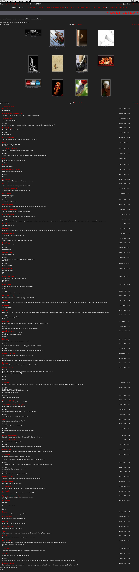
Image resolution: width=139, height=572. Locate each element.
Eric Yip (5, 109)
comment (7, 106)
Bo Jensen (6, 500)
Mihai (4, 142)
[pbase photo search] (28, 2)
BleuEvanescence (8, 214)
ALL (81, 24)
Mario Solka (6, 193)
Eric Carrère (6, 536)
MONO (62, 7)
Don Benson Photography (11, 169)
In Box (125, 7)
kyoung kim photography (11, 496)
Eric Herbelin (7, 224)
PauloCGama (7, 268)
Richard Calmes (8, 563)
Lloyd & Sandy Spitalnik (10, 296)
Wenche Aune (7, 252)
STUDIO (27, 7)
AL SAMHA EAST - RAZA (11, 149)
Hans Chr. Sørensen (9, 209)
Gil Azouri (5, 165)
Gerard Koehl (7, 449)
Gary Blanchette (8, 233)
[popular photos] (80, 2)
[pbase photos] (4, 2)
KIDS (83, 7)
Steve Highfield (7, 526)
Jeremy (5, 300)
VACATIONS (97, 7)
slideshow (135, 4)
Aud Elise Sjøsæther (9, 189)
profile (8, 4)
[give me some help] (131, 2)
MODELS (34, 7)
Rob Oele (5, 321)
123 (3, 419)
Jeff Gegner (6, 454)
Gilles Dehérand (8, 276)
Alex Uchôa (6, 549)
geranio (5, 521)
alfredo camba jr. (8, 400)
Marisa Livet (6, 541)
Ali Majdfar (6, 491)
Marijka (5, 310)
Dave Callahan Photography (12, 113)
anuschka (5, 553)
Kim (3, 158)
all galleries (15, 4)
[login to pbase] (136, 2)
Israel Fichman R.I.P (9, 137)
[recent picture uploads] (13, 2)
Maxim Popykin (7, 481)
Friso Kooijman (7, 368)
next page (135, 24)
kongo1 (5, 363)
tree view (120, 4)
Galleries (24, 4)
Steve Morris (6, 184)
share (13, 106)
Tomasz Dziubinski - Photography (14, 405)
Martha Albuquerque (9, 435)
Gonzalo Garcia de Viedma (11, 440)
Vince (4, 531)
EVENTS (88, 7)
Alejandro (5, 382)
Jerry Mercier (7, 118)
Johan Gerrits (7, 486)
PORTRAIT (76, 7)
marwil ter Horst (8, 331)
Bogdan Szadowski (9, 353)
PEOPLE (69, 7)
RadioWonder (7, 284)
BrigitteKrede (7, 128)
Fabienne (5, 228)
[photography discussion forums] (21, 2)
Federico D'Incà (7, 477)
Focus (4, 512)
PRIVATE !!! (111, 7)
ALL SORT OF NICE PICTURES (48, 7)
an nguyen (6, 179)
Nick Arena (6, 243)
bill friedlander (7, 205)
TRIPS (104, 7)
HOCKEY (119, 7)
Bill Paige (5, 305)
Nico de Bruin (7, 517)
